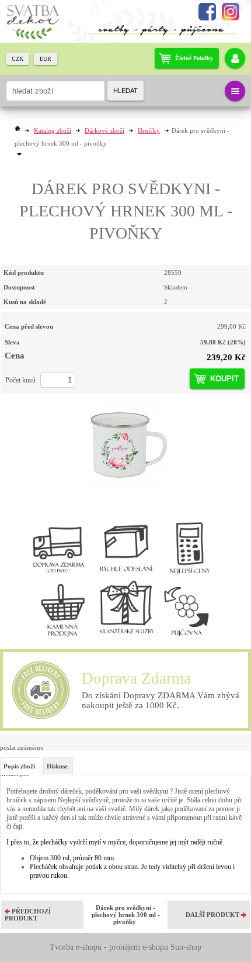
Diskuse (57, 766)
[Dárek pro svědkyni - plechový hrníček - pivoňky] (125, 444)
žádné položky (194, 58)
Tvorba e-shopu (76, 947)
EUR (45, 59)
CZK (17, 59)
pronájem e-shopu (138, 947)
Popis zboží (19, 766)
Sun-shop (185, 947)
